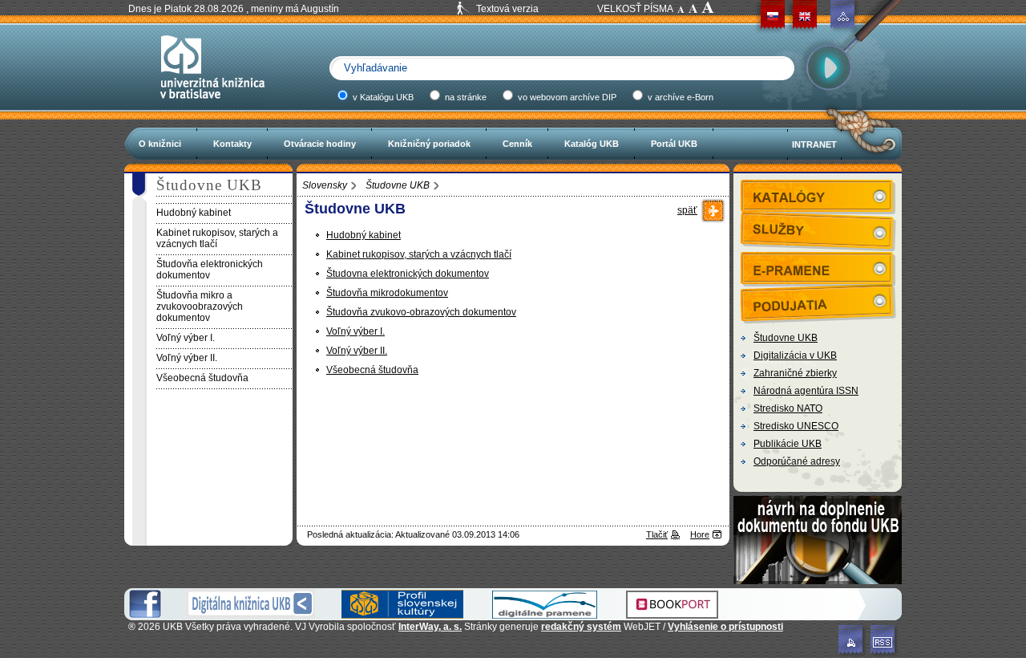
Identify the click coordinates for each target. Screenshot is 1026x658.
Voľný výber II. (356, 350)
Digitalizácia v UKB (795, 355)
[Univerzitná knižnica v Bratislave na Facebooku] (145, 615)
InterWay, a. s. (430, 626)
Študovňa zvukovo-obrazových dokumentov (421, 312)
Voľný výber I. (355, 331)
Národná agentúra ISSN (805, 390)
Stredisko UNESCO (795, 426)
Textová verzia (507, 8)
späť (687, 210)
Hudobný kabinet (363, 235)
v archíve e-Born (679, 97)
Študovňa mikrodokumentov (387, 293)
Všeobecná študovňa (372, 370)
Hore (699, 534)
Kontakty (232, 143)
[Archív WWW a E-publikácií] (544, 615)
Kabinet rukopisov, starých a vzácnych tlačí (418, 254)
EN (805, 16)
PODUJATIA (818, 300)
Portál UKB (674, 143)
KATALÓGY (818, 196)
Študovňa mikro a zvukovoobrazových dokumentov (199, 306)
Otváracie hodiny (320, 143)
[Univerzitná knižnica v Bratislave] (212, 106)
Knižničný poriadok (429, 143)
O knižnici (160, 143)
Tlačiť (657, 534)
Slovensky (324, 185)
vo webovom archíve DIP (565, 97)
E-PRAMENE (818, 268)
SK (773, 16)
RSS (884, 640)
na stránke (464, 97)
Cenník (517, 143)
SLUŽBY (818, 229)
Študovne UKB (398, 185)
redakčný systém (581, 626)
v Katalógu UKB (382, 97)
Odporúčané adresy (796, 461)
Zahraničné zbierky (795, 373)
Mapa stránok (843, 16)
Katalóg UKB (591, 143)
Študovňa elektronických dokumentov (209, 269)
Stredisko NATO (787, 408)
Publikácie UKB (787, 443)
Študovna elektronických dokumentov (407, 273)
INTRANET (814, 144)
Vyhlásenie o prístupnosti (725, 626)
